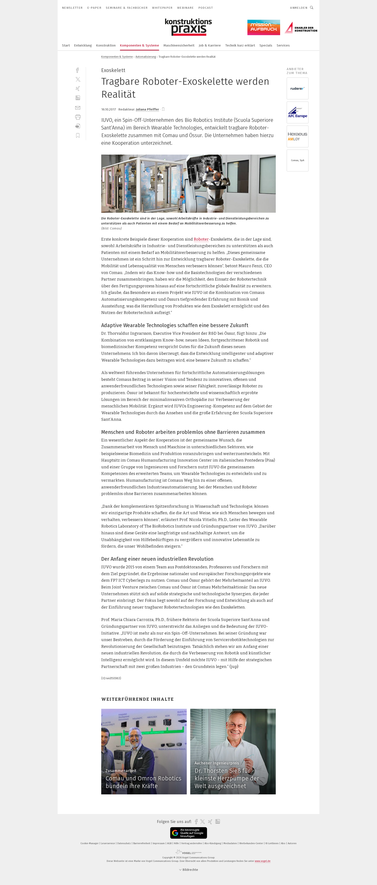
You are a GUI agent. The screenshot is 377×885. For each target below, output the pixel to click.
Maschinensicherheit (178, 45)
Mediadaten (230, 843)
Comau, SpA (297, 160)
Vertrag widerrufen (192, 843)
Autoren (292, 843)
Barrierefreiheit (142, 843)
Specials (265, 45)
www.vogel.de (263, 861)
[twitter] (78, 79)
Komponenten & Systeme (139, 45)
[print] (78, 116)
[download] (78, 126)
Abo (283, 843)
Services (283, 45)
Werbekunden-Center (251, 843)
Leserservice (108, 843)
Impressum (159, 843)
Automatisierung (145, 56)
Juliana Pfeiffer (147, 109)
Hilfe (177, 843)
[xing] (78, 88)
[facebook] (78, 69)
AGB (169, 843)
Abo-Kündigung (213, 843)
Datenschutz (124, 843)
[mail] (78, 107)
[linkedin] (78, 98)
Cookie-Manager (90, 843)
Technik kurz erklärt (240, 45)
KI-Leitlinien (272, 843)
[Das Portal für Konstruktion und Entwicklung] (66, 45)
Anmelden (298, 8)
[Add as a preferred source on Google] (188, 833)
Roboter (201, 239)
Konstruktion (106, 45)
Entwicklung (83, 45)
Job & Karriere (210, 45)
